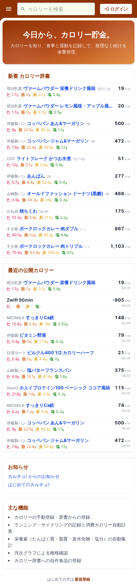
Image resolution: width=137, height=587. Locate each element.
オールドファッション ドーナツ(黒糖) (58, 193)
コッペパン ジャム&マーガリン (51, 140)
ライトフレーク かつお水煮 (46, 158)
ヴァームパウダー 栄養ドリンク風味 (59, 88)
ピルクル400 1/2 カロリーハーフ (50, 352)
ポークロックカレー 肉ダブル (46, 228)
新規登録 (82, 579)
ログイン (119, 8)
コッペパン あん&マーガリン (48, 123)
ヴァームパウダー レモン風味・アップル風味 (61, 105)
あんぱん (29, 176)
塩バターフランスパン (39, 370)
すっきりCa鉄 (30, 317)
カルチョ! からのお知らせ (34, 476)
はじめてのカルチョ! (28, 484)
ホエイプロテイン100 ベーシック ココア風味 (58, 387)
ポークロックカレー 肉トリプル (48, 246)
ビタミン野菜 (26, 335)
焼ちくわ (27, 211)
